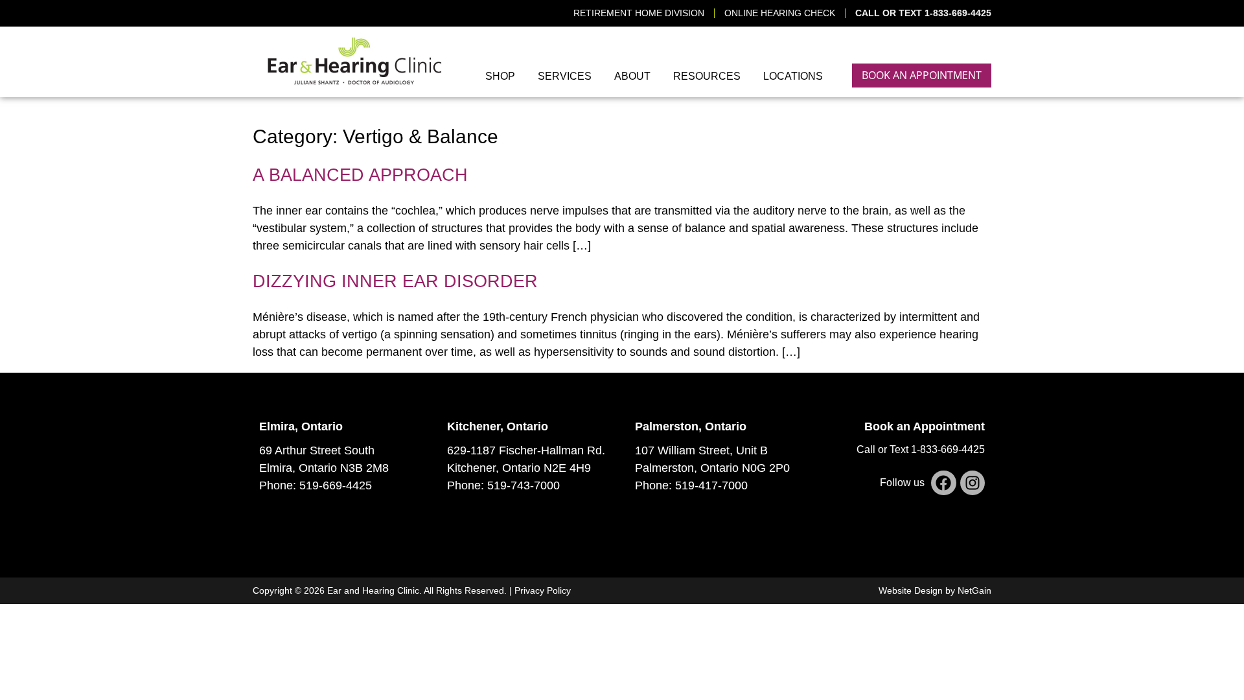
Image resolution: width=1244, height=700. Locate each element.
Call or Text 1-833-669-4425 (921, 449)
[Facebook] (943, 483)
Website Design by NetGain (935, 590)
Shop (500, 76)
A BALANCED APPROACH (360, 175)
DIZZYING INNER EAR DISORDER (395, 281)
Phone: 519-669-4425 (315, 485)
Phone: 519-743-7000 (503, 485)
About (632, 76)
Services (565, 76)
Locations (793, 76)
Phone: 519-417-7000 (691, 485)
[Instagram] (972, 483)
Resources (707, 76)
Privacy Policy (542, 590)
